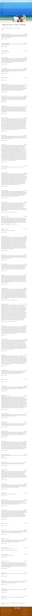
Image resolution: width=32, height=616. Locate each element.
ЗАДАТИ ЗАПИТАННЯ (7, 607)
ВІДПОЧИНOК (3, 3)
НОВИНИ (2, 11)
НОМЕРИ (2, 5)
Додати (2, 29)
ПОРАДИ (2, 10)
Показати (12, 224)
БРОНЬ (2, 8)
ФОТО (1, 6)
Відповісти (2, 38)
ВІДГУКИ (2, 13)
